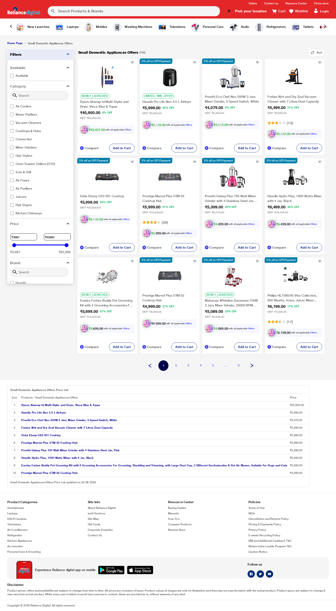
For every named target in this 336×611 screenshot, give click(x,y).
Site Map (93, 519)
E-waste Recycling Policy (264, 535)
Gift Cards (94, 524)
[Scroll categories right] (325, 26)
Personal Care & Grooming (24, 551)
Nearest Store (176, 529)
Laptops (12, 513)
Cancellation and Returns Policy (268, 519)
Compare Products (180, 524)
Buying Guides (177, 508)
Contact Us (95, 535)
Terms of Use (256, 508)
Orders (253, 3)
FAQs (251, 513)
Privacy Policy (257, 529)
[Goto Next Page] (252, 366)
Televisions (14, 524)
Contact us (271, 3)
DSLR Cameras (17, 519)
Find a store (321, 3)
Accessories (15, 546)
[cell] (154, 405)
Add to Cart (122, 148)
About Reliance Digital (102, 508)
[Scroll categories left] (11, 26)
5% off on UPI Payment (156, 61)
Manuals (173, 513)
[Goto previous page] (150, 366)
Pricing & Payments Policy (264, 524)
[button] (247, 11)
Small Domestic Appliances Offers (108, 52)
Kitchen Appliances (19, 540)
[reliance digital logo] (23, 11)
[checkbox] (40, 75)
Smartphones (15, 508)
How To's (173, 519)
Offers (128, 129)
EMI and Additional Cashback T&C (270, 540)
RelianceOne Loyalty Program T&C (270, 546)
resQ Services (96, 513)
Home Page (14, 43)
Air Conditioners (17, 529)
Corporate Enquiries (100, 529)
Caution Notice (257, 551)
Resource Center (296, 3)
